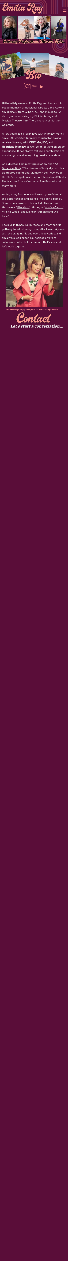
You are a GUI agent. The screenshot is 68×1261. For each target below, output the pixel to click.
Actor (58, 107)
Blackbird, (23, 207)
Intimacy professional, (23, 107)
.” (22, 168)
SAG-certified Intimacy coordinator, (30, 138)
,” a (20, 211)
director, (13, 164)
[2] (27, 86)
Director (43, 107)
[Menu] (64, 11)
